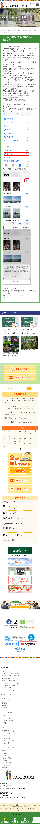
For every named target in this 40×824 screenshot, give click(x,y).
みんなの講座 (6, 743)
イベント (5, 715)
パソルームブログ (7, 727)
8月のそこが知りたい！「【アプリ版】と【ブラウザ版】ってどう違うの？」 (28, 331)
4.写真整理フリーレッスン (10, 678)
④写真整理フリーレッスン (13, 518)
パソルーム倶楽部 (7, 720)
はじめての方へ (6, 695)
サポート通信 (6, 733)
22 (30, 441)
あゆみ (4, 755)
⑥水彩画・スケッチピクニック (11, 529)
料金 (3, 698)
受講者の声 (5, 705)
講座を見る (4, 667)
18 (9, 441)
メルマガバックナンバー (9, 738)
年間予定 (5, 723)
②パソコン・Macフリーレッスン (10, 507)
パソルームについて (7, 747)
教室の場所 (5, 767)
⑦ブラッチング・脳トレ (12, 535)
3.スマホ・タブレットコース (10, 676)
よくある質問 (6, 700)
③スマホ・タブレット (12, 513)
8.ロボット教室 (6, 688)
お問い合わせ (6, 765)
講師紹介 (5, 703)
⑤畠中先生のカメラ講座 (12, 523)
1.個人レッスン (6, 671)
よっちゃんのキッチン (8, 740)
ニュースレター (6, 735)
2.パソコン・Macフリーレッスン (12, 673)
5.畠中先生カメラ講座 (8, 680)
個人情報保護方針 (7, 758)
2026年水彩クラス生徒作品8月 (15, 422)
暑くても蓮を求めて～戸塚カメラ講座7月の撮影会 (10, 354)
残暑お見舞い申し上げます (28, 349)
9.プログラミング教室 (8, 690)
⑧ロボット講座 (9, 540)
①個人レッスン (9, 502)
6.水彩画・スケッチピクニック (11, 683)
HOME (3, 663)
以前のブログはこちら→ (9, 731)
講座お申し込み (6, 763)
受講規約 (5, 708)
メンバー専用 (6, 718)
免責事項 (5, 760)
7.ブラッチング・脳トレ (9, 685)
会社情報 (5, 753)
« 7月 (19, 449)
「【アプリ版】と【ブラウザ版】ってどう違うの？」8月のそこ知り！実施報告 (10, 331)
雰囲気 (4, 751)
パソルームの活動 (7, 712)
